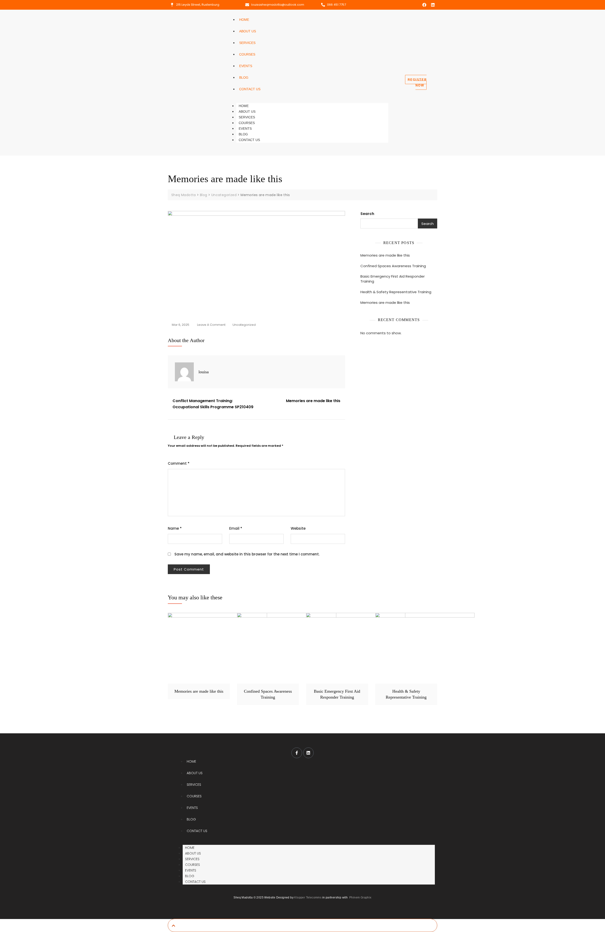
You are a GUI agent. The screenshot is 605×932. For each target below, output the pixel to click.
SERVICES (247, 43)
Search (367, 213)
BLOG (243, 77)
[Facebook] (424, 5)
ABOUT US (247, 31)
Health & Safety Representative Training (395, 291)
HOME (244, 19)
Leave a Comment (211, 324)
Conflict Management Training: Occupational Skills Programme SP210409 (213, 404)
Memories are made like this (313, 401)
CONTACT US (249, 89)
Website (298, 528)
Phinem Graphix (360, 897)
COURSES (247, 54)
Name (175, 528)
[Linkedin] (433, 5)
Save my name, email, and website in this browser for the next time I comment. (247, 554)
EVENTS (245, 66)
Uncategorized (244, 324)
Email (235, 528)
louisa (204, 371)
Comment (179, 463)
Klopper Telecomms (307, 897)
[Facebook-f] (296, 752)
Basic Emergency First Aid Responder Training (392, 279)
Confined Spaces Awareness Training (393, 265)
